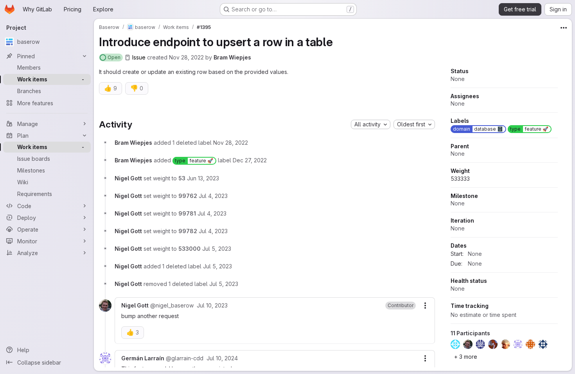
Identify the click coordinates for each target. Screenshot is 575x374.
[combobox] (370, 124)
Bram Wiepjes (232, 57)
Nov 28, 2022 (186, 57)
